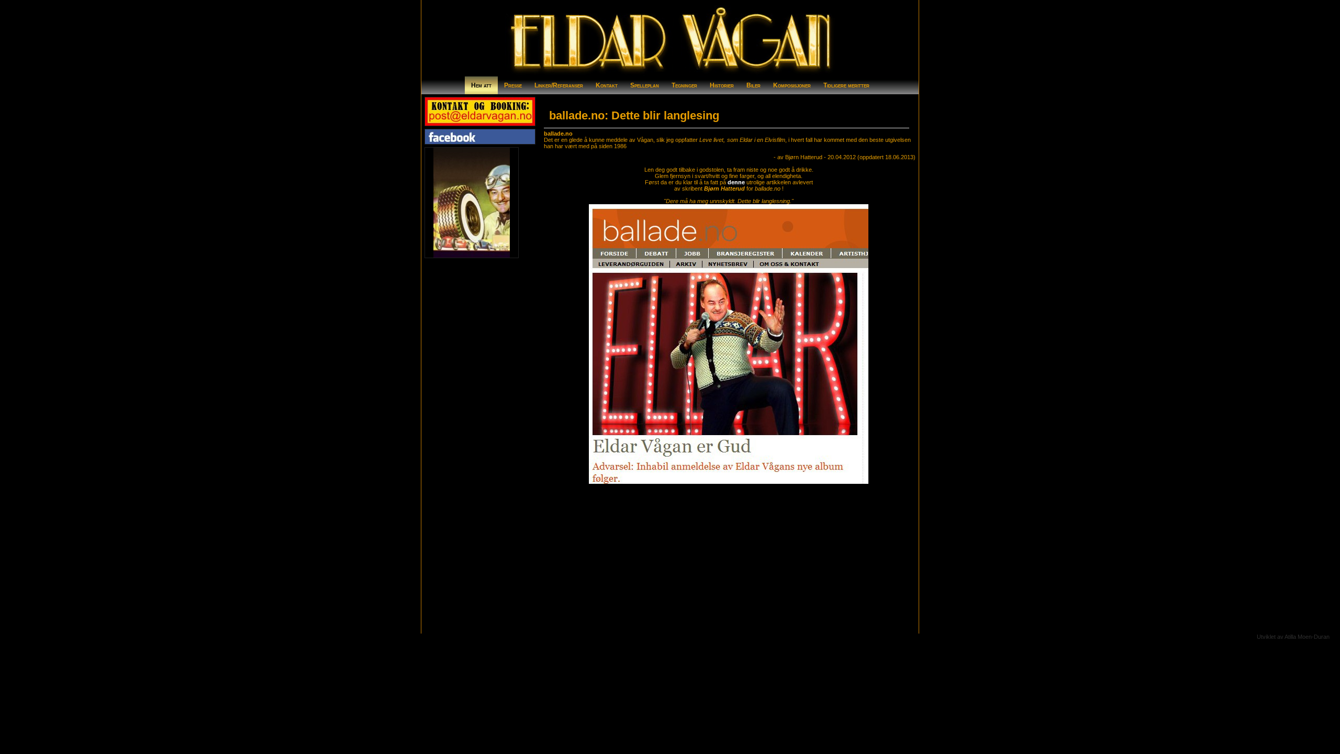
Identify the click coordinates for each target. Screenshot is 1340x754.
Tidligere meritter (846, 85)
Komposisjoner (792, 85)
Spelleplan (644, 85)
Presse (513, 85)
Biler (753, 85)
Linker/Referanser (558, 85)
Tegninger (684, 85)
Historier (722, 85)
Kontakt (607, 85)
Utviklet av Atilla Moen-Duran (1293, 637)
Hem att (481, 85)
